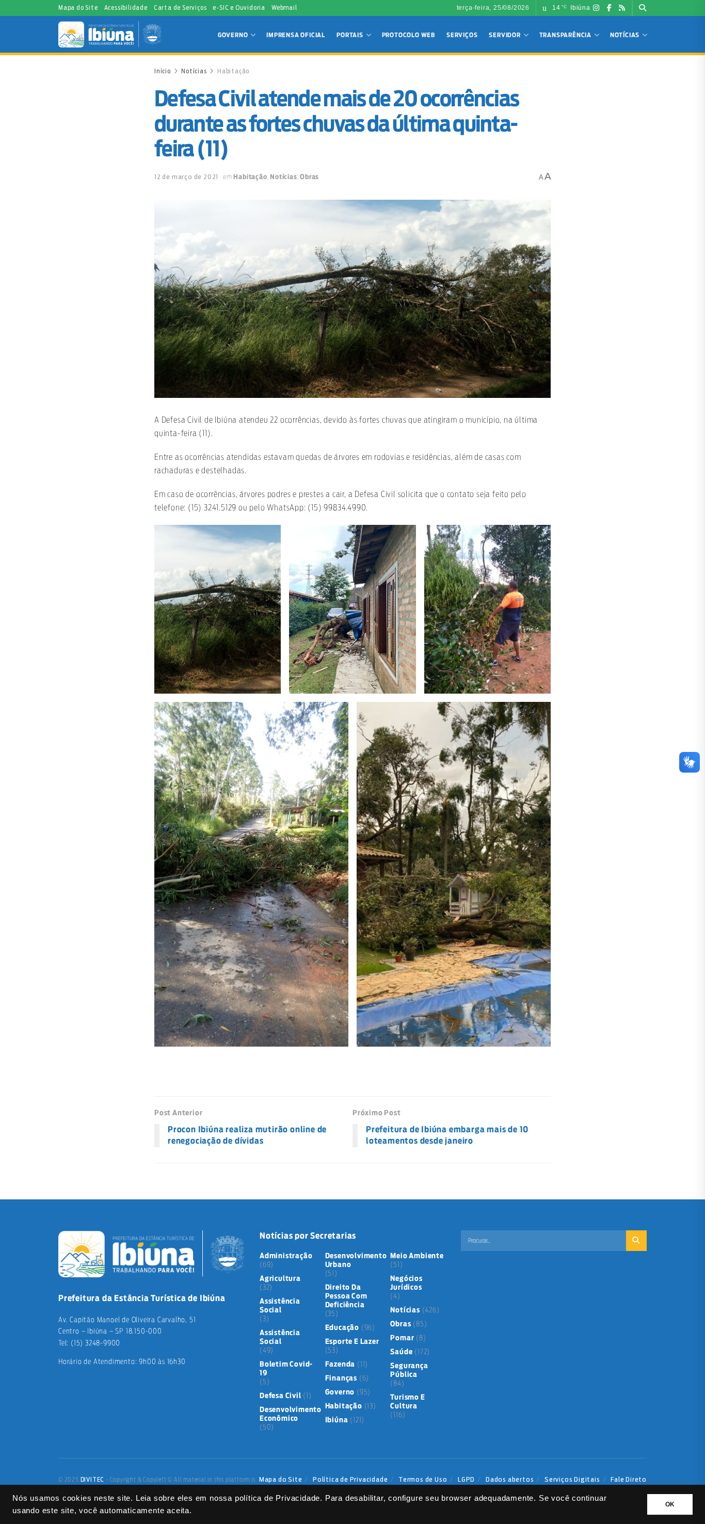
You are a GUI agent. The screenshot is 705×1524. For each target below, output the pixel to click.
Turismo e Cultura (407, 1402)
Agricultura (280, 1278)
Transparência (565, 35)
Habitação (233, 71)
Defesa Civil (280, 1396)
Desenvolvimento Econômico (291, 1414)
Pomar (402, 1338)
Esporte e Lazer (352, 1341)
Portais (350, 35)
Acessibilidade (126, 7)
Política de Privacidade (350, 1479)
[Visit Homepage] (110, 34)
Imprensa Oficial (295, 35)
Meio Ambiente (416, 1256)
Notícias (624, 35)
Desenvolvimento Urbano (356, 1261)
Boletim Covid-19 (286, 1369)
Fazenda (340, 1364)
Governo (233, 35)
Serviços (461, 35)
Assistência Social (280, 1306)
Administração (286, 1256)
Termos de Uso (422, 1479)
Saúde (401, 1352)
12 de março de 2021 (186, 177)
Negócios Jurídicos (406, 1283)
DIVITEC (93, 1479)
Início (162, 71)
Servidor (504, 35)
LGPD (466, 1479)
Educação (342, 1328)
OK (670, 1504)
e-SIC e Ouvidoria (239, 7)
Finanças (341, 1378)
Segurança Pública (409, 1370)
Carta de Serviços (180, 7)
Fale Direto (629, 1479)
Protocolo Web (408, 35)
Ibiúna (336, 1420)
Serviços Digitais (572, 1479)
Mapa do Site (78, 7)
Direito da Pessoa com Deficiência (346, 1296)
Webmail (284, 7)
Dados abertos (510, 1479)
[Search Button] (643, 8)
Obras (309, 177)
